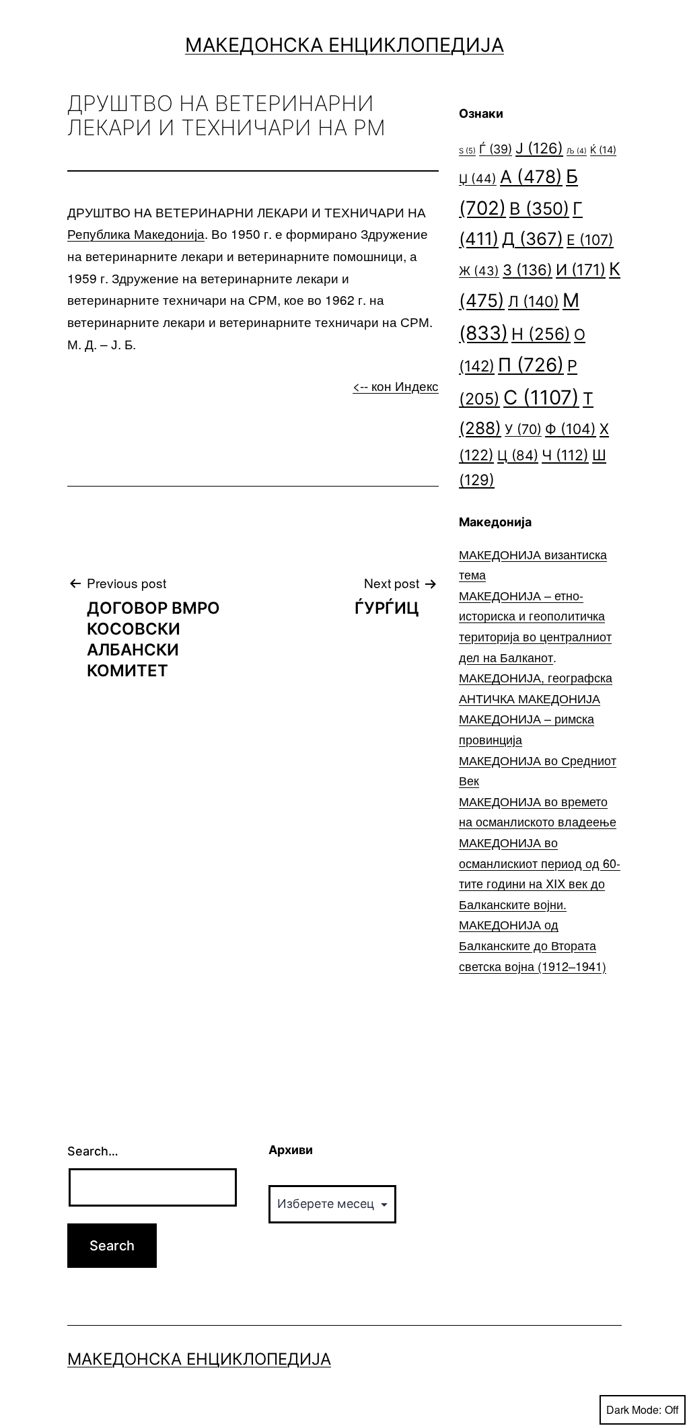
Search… (92, 1151)
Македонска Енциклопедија (344, 45)
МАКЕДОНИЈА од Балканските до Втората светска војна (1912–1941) (532, 944)
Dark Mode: (633, 1409)
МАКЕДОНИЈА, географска (535, 677)
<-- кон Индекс (396, 385)
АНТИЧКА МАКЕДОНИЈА (529, 698)
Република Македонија (136, 233)
